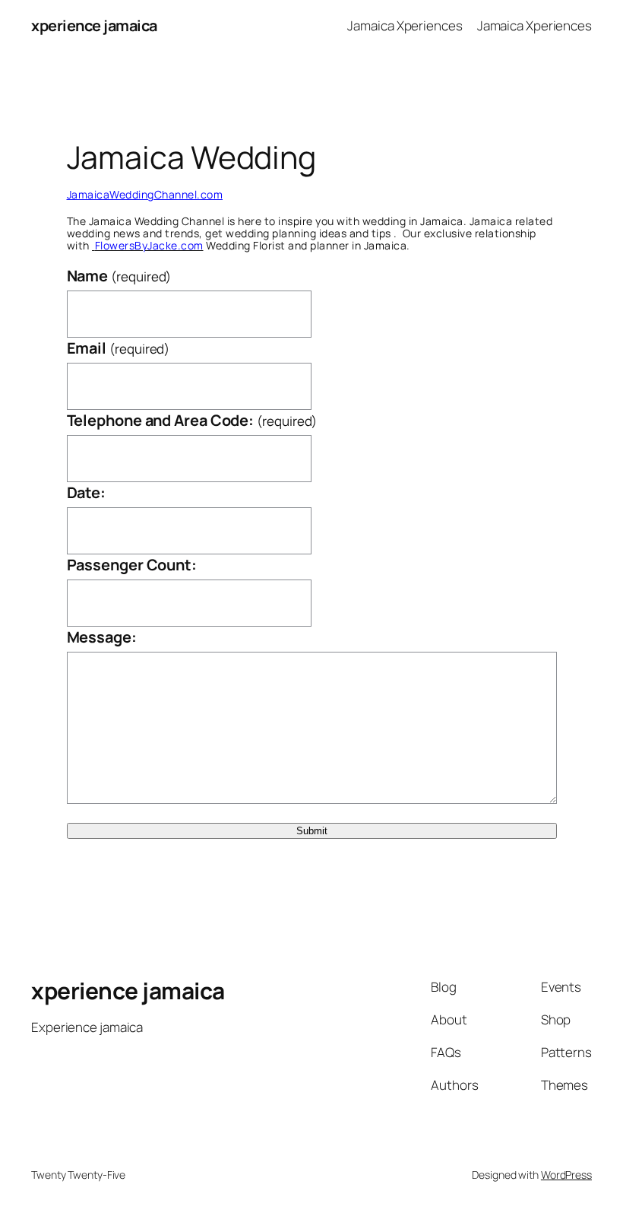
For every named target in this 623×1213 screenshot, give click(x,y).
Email (118, 348)
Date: (86, 492)
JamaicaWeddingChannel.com (145, 194)
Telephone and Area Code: (192, 420)
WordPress (566, 1174)
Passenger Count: (132, 564)
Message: (102, 637)
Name (119, 275)
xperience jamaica (94, 25)
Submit (311, 831)
